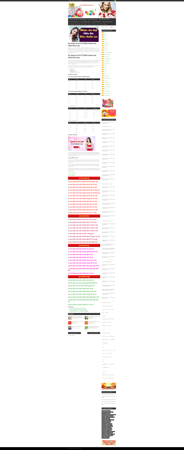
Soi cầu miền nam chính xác (86, 21)
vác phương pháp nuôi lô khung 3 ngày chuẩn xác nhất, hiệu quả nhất (77, 317)
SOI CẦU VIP (69, 50)
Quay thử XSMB (106, 91)
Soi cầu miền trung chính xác (74, 21)
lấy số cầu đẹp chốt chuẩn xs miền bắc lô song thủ (108, 208)
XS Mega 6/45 (106, 43)
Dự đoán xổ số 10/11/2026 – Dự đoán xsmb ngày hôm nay (94, 322)
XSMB (76, 24)
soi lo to (113, 431)
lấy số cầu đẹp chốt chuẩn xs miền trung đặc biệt (108, 232)
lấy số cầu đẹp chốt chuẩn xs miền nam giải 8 (108, 277)
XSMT (82, 24)
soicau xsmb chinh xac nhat (71, 52)
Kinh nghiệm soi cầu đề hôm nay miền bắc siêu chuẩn (94, 317)
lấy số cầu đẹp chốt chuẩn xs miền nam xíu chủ (108, 298)
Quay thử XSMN (106, 95)
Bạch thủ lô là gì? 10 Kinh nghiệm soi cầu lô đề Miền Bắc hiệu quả (94, 327)
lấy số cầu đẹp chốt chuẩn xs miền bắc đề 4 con (108, 138)
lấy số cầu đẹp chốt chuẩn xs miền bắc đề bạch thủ (108, 154)
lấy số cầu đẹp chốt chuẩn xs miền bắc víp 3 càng (108, 159)
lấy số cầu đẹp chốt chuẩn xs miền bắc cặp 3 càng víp (108, 216)
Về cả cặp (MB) (106, 56)
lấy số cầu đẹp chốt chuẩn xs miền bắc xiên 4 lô (108, 171)
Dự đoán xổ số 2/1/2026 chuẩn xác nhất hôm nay (78, 308)
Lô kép (105, 69)
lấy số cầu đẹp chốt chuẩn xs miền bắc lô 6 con (108, 191)
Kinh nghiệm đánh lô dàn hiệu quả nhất (77, 327)
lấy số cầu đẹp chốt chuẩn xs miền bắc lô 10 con (108, 134)
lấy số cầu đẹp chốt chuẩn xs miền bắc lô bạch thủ (108, 199)
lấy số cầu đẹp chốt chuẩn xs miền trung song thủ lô (108, 253)
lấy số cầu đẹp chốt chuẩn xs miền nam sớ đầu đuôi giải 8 (108, 285)
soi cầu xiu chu (81, 50)
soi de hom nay (109, 430)
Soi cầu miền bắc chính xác (92, 19)
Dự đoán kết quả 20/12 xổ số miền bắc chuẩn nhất (78, 309)
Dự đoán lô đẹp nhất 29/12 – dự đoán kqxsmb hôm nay (79, 311)
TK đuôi (103, 353)
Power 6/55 (106, 48)
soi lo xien (77, 51)
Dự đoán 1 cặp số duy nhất (89, 48)
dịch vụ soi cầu (79, 48)
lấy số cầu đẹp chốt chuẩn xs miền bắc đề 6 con (108, 142)
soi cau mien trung (90, 49)
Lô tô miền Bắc (106, 82)
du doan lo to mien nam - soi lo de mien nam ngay (75, 47)
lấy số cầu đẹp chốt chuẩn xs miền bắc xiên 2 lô (108, 163)
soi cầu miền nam (85, 49)
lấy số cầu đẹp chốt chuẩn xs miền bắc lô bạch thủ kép (108, 204)
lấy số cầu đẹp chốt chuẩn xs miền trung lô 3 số (108, 240)
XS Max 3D (106, 50)
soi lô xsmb (83, 51)
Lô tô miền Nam (107, 84)
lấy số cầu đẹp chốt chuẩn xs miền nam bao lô (108, 265)
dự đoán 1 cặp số (84, 48)
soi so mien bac (97, 51)
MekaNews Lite (72, 448)
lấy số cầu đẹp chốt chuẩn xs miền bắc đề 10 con (108, 150)
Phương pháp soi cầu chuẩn (107, 21)
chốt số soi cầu (75, 48)
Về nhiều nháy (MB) (105, 339)
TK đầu (105, 71)
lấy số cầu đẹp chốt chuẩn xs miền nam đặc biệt (108, 273)
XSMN (79, 24)
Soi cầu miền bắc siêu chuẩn (104, 19)
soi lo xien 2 (80, 51)
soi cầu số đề (98, 49)
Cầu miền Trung (106, 63)
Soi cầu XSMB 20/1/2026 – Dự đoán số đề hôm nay (77, 322)
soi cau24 (93, 50)
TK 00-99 (105, 80)
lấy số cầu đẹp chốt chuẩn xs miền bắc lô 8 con (108, 195)
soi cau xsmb (85, 50)
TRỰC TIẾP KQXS (71, 24)
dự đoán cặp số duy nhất (111, 414)
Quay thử (105, 24)
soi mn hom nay (92, 51)
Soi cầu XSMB (71, 175)
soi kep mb (103, 431)
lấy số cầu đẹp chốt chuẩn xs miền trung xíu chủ (108, 257)
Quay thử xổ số (105, 374)
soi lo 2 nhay (108, 431)
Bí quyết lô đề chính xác (96, 21)
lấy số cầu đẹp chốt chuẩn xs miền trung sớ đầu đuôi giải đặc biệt (108, 249)
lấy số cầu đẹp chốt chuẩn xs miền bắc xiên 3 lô (108, 167)
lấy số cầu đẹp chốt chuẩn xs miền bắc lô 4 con (108, 187)
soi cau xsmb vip (89, 50)
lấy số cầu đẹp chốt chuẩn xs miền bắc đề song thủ (108, 179)
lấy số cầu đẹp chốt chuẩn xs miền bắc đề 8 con (108, 146)
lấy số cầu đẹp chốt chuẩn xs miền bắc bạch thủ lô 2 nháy (108, 130)
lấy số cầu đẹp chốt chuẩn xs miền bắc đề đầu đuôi (108, 175)
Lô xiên (105, 67)
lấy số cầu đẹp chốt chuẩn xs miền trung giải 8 (108, 236)
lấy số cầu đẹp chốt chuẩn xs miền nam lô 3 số (108, 281)
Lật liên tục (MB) (107, 54)
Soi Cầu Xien (73, 50)
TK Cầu (94, 24)
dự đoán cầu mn (104, 414)
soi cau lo (73, 49)
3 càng (72, 48)
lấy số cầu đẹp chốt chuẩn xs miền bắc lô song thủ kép (108, 212)
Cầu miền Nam (112, 339)
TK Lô (97, 24)
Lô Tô (101, 24)
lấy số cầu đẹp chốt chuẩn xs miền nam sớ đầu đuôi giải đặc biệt (108, 290)
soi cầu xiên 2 (77, 50)
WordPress (80, 448)
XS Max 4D (109, 322)
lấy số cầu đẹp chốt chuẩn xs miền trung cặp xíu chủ (108, 228)
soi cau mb (76, 49)
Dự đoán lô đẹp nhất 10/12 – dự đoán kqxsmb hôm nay (79, 310)
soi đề (103, 436)
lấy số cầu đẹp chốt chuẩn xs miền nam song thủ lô (108, 294)
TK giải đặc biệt (109, 353)
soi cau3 (96, 50)
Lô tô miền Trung (107, 86)
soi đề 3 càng (107, 436)
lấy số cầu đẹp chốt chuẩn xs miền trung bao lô (108, 224)
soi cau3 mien (108, 417)
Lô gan (105, 65)
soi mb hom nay (88, 51)
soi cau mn (94, 49)
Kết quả (85, 24)
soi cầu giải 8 (70, 49)
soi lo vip (74, 51)
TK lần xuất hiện (107, 78)
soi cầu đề (103, 430)
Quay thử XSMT (106, 93)
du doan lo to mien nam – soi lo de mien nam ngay (75, 0)
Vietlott (89, 24)
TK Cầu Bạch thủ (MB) (107, 52)
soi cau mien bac (80, 49)
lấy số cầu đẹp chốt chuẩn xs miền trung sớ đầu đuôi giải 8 (108, 245)
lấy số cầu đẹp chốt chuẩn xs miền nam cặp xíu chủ (108, 269)
